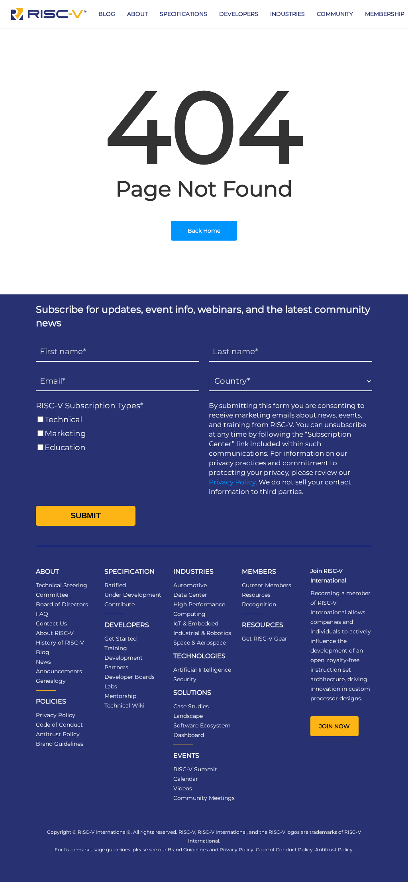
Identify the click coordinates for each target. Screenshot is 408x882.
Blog (42, 652)
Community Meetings (204, 798)
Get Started (120, 638)
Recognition (259, 604)
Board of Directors (62, 604)
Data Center (190, 594)
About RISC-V (55, 633)
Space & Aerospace (199, 642)
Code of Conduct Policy (284, 850)
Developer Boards (129, 676)
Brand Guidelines (59, 743)
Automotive (190, 585)
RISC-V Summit (195, 769)
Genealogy (51, 680)
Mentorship (120, 696)
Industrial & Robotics (202, 633)
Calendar (185, 778)
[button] (334, 726)
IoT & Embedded (195, 623)
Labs (110, 686)
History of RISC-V (60, 642)
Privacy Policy (232, 482)
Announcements (59, 671)
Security (184, 679)
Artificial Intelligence (202, 669)
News (43, 661)
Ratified (115, 585)
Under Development (132, 594)
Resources (256, 594)
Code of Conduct (59, 724)
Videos (182, 788)
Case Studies (191, 706)
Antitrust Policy (58, 734)
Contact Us (51, 623)
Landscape (188, 715)
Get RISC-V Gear (264, 638)
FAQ (42, 613)
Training (115, 648)
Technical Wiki (124, 705)
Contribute (119, 604)
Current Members (266, 585)
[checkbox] (117, 434)
